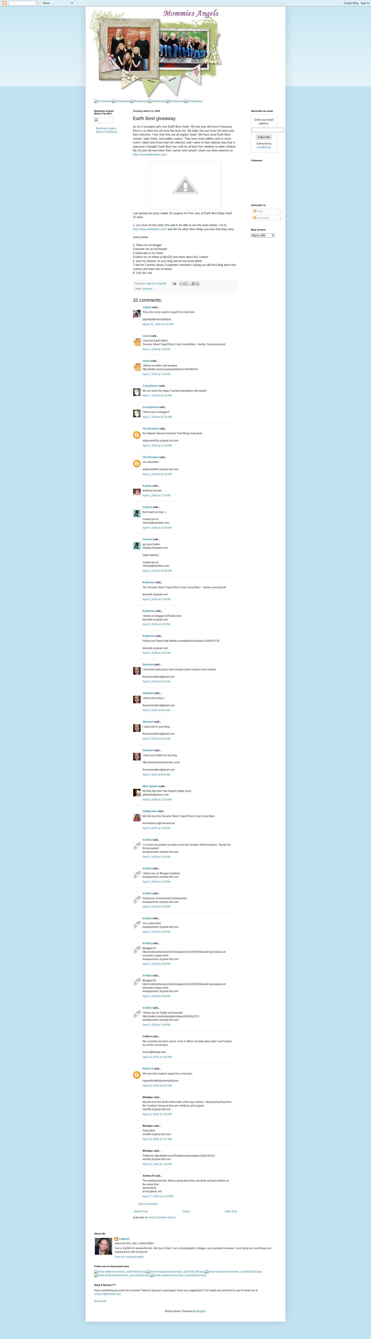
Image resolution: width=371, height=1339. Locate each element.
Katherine (149, 582)
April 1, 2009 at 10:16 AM (157, 395)
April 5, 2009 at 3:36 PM (156, 652)
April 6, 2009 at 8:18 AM (156, 681)
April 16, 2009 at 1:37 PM (157, 1139)
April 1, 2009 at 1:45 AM (156, 349)
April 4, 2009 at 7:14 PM (156, 495)
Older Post (231, 1211)
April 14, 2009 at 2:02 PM (157, 1057)
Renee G (148, 1068)
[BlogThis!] (185, 284)
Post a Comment (148, 1203)
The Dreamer (151, 428)
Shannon (148, 664)
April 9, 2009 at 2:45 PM (156, 856)
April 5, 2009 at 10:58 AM (157, 527)
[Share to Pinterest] (197, 284)
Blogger (201, 1311)
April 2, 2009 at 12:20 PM (157, 445)
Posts (259, 211)
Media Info (100, 1301)
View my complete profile (129, 1256)
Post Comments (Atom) (162, 1217)
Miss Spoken (150, 786)
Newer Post (140, 1211)
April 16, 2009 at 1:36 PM (157, 1114)
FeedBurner (264, 147)
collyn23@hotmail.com (107, 1294)
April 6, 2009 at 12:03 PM (157, 799)
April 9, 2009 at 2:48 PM (156, 1024)
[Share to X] (189, 284)
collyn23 (124, 1238)
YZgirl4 (147, 307)
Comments (262, 218)
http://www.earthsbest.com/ (150, 154)
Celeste (147, 507)
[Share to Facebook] (193, 284)
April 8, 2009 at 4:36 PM (156, 828)
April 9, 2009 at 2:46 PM (156, 963)
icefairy (147, 839)
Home (186, 1211)
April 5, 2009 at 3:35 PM (156, 599)
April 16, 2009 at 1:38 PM (157, 1164)
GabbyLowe (150, 811)
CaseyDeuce (150, 385)
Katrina (147, 485)
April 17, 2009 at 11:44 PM (158, 1196)
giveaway (148, 288)
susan (146, 335)
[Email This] (181, 284)
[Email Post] (174, 283)
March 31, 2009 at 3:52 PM (158, 324)
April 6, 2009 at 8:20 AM (156, 774)
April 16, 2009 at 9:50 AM (157, 1085)
